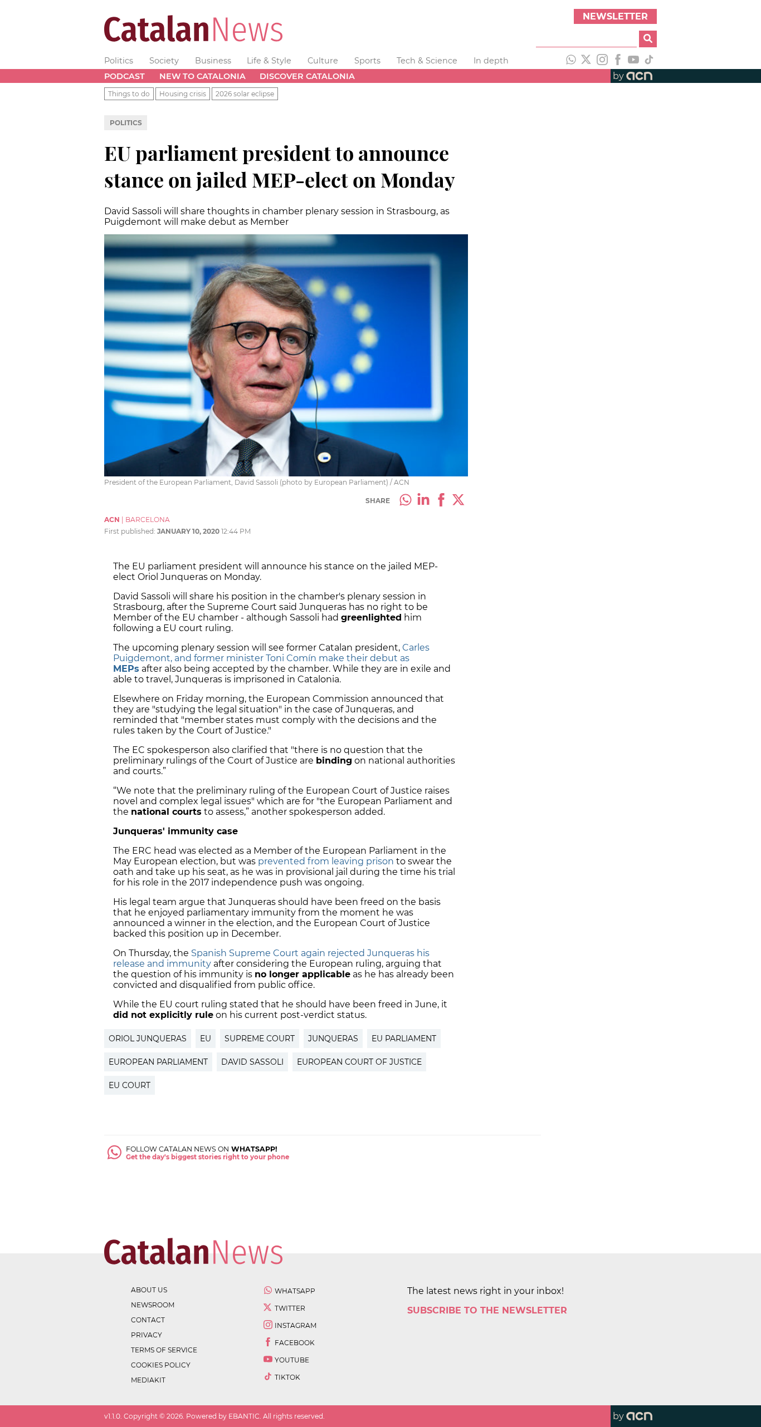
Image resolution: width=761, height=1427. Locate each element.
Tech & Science (427, 61)
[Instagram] (602, 60)
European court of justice (359, 1062)
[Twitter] (586, 60)
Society (164, 61)
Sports (367, 61)
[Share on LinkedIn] (423, 501)
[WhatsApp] (571, 60)
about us (149, 1290)
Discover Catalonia (307, 76)
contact (148, 1320)
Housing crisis (182, 94)
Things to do (129, 94)
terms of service (164, 1350)
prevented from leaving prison (326, 861)
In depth (491, 61)
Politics (118, 61)
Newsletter (615, 16)
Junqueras (333, 1039)
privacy (146, 1335)
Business (213, 61)
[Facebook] (618, 60)
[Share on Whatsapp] (405, 501)
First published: (130, 531)
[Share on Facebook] (441, 501)
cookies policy (161, 1365)
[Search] (648, 39)
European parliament (158, 1062)
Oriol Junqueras (148, 1039)
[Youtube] (633, 60)
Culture (323, 61)
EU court (129, 1085)
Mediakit (148, 1380)
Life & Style (269, 61)
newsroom (152, 1305)
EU (205, 1039)
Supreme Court (260, 1039)
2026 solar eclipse (245, 94)
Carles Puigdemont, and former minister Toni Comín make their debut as (271, 658)
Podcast (124, 76)
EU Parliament (404, 1039)
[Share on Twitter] (459, 501)
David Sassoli (252, 1062)
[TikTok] (649, 60)
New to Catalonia (202, 76)
